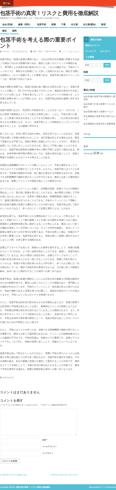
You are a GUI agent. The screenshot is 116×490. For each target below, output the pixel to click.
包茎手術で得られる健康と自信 (14, 474)
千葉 (63, 24)
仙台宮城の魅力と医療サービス (98, 111)
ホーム (6, 3)
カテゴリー (105, 51)
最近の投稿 (96, 39)
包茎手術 (41, 24)
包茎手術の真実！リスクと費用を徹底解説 (49, 13)
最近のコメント (92, 45)
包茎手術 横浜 (8, 377)
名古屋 (74, 24)
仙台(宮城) (7, 24)
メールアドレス (49, 446)
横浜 (4, 30)
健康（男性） (25, 24)
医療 (53, 24)
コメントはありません (71, 51)
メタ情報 (89, 57)
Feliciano (6, 51)
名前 (44, 440)
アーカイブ (90, 51)
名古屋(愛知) (89, 24)
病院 (101, 153)
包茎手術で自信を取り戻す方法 (63, 474)
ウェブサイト (47, 453)
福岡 (14, 30)
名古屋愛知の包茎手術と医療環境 (99, 123)
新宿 (103, 24)
